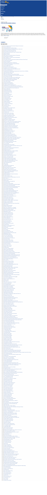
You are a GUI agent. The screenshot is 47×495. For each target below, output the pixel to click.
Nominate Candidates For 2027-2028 (8, 418)
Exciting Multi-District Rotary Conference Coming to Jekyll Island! (11, 274)
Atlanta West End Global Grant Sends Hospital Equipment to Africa (12, 186)
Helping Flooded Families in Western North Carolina (10, 208)
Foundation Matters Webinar (7, 329)
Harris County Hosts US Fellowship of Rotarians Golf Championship (12, 55)
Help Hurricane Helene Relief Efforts (8, 379)
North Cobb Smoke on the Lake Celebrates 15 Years (10, 51)
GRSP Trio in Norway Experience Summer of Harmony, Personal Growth (13, 429)
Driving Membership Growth (7, 466)
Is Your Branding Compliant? (7, 425)
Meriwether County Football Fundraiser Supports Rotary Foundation (12, 184)
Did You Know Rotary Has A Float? (8, 380)
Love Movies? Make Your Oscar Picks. (8, 214)
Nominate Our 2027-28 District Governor (8, 393)
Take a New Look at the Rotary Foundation (9, 296)
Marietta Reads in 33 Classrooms (8, 128)
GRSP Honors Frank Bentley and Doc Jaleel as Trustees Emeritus (11, 203)
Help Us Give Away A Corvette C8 (8, 386)
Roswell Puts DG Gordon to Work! (8, 309)
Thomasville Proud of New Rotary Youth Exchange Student (11, 187)
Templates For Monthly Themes (7, 445)
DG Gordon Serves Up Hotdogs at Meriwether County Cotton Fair (12, 341)
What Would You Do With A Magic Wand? (9, 438)
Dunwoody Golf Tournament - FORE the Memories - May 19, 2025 (12, 254)
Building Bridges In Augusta (7, 211)
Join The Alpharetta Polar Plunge (8, 361)
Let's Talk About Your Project (7, 442)
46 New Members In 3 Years (7, 99)
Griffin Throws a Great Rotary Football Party (9, 358)
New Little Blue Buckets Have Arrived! (8, 387)
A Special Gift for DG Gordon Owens (8, 377)
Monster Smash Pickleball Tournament (8, 384)
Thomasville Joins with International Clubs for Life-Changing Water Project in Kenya (14, 75)
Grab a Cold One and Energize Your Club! (9, 374)
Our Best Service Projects (7, 97)
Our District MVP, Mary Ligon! (7, 98)
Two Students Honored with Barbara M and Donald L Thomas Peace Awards (13, 145)
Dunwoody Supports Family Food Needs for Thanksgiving (11, 317)
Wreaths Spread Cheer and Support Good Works (9, 316)
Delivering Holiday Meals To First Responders (9, 285)
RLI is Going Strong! (6, 401)
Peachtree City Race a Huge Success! (8, 269)
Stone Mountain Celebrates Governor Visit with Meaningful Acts (11, 192)
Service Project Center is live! (7, 421)
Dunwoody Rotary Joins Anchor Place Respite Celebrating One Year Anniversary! (13, 45)
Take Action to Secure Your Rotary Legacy (9, 289)
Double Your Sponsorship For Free (8, 446)
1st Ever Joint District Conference (7, 472)
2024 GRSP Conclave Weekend (7, 480)
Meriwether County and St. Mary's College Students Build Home (11, 138)
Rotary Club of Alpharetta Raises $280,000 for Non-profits (11, 170)
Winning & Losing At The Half (7, 226)
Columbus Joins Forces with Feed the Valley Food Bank (10, 463)
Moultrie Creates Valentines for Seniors (8, 157)
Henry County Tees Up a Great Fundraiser (9, 357)
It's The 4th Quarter (6, 106)
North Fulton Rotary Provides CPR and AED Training (10, 191)
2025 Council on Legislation (7, 81)
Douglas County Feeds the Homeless (8, 82)
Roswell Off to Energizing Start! (7, 415)
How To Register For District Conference (8, 223)
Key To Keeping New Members (8, 340)
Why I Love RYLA (6, 204)
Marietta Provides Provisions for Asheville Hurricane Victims (11, 362)
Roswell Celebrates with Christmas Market (9, 189)
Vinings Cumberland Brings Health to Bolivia (9, 123)
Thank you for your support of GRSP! (8, 96)
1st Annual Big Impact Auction (7, 330)
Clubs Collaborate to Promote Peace (8, 311)
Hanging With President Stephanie (8, 335)
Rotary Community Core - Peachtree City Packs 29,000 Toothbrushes (12, 57)
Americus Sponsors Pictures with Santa (8, 183)
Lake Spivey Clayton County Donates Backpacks (9, 461)
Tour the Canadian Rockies (7, 230)
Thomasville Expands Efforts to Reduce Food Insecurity (10, 373)
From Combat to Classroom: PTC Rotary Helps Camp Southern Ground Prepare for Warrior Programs (16, 59)
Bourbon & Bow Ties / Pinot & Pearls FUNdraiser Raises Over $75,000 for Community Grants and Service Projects (17, 352)
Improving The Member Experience (8, 449)
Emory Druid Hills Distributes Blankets (8, 188)
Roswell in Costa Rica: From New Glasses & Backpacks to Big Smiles (12, 121)
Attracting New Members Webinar (8, 394)
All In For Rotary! (6, 227)
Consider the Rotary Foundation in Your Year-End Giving (10, 315)
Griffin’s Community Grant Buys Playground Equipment (10, 79)
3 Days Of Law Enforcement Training (8, 212)
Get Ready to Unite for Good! (7, 146)
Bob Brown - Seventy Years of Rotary (8, 201)
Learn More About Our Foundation (8, 60)
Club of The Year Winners (7, 102)
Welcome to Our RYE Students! (7, 408)
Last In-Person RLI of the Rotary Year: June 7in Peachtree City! (11, 87)
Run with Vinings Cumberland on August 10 (9, 450)
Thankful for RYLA (6, 355)
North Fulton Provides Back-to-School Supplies (9, 458)
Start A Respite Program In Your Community (9, 80)
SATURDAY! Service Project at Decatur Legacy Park (10, 343)
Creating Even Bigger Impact (7, 407)
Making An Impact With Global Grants (8, 216)
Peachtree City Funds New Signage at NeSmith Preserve (10, 62)
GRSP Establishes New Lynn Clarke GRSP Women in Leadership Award (12, 85)
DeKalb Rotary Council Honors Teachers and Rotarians (10, 126)
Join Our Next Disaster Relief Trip (8, 234)
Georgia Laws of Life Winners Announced (9, 120)
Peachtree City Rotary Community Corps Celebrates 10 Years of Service (12, 137)
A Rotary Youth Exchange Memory (8, 360)
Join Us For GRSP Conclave (7, 65)
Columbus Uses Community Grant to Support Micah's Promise (11, 122)
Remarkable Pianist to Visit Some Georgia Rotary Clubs (10, 403)
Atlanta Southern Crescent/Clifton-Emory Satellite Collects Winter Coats (12, 293)
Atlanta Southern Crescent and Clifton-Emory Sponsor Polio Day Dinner (12, 350)
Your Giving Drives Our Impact (7, 336)
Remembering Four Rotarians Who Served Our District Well (11, 300)
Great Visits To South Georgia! (7, 166)
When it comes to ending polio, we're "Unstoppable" (10, 207)
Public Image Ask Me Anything (7, 333)
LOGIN (1, 4)
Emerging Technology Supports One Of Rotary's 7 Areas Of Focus (12, 437)
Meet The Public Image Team (7, 58)
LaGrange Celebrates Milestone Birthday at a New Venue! (11, 160)
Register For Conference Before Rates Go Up (9, 225)
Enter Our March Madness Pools (8, 162)
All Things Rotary (6, 164)
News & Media (3, 11)
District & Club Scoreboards (7, 444)
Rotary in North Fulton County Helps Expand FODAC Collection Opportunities (13, 372)
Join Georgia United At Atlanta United (8, 231)
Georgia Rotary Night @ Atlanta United (9, 168)
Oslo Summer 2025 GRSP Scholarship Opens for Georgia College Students (13, 319)
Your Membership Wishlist (7, 332)
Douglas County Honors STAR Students (9, 171)
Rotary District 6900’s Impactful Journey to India (9, 210)
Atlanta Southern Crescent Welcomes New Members (10, 378)
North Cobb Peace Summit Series (8, 328)
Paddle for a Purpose (6, 180)
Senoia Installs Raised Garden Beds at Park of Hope (10, 141)
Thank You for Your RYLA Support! (8, 73)
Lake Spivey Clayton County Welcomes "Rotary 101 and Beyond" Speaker (12, 52)
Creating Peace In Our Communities (8, 385)
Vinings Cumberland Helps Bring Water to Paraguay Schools (11, 359)
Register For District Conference (7, 334)
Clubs (1, 15)
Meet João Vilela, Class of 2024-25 (8, 294)
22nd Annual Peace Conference (7, 275)
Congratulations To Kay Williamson (8, 103)
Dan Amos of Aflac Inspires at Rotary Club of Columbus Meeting (11, 322)
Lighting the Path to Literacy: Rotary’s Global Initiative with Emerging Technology (13, 406)
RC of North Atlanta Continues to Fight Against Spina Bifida (11, 402)
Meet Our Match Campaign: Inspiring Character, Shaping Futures (11, 417)
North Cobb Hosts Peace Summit (8, 342)
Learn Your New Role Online (7, 467)
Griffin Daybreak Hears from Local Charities (9, 144)
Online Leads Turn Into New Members (8, 427)
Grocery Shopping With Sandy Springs (8, 420)
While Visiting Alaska (6, 404)
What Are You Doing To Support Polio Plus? (9, 423)
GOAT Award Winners (7, 100)
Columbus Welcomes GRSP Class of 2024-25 (9, 430)
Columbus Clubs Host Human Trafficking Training (10, 159)
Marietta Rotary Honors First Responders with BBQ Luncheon (11, 364)
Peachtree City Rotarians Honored (8, 312)
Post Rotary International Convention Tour (9, 290)
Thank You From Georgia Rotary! (8, 94)
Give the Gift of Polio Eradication (8, 314)
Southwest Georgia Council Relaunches (8, 419)
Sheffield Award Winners (7, 54)
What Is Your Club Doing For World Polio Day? (9, 382)
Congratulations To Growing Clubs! (8, 381)
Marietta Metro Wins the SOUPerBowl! (8, 140)
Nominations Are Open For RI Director (8, 468)
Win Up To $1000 (6, 365)
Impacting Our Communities (7, 422)
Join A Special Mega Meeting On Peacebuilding (9, 288)
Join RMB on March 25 (7, 172)
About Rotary (3, 6)
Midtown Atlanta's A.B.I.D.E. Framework (9, 383)
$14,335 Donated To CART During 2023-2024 (9, 424)
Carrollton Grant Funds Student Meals (8, 64)
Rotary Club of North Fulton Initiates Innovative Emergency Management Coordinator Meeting (15, 465)
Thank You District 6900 (7, 53)
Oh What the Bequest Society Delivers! (8, 56)
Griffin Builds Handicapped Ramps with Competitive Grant (11, 297)
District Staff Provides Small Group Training (9, 151)
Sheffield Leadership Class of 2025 (8, 101)
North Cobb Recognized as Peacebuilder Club (9, 181)
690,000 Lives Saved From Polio (8, 338)
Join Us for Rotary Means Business (8, 353)
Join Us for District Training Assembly (8, 142)
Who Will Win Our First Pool (7, 440)
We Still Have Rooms (6, 224)
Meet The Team (6, 443)
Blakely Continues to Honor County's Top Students (10, 169)
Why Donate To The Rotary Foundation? (8, 209)
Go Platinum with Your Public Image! (8, 399)
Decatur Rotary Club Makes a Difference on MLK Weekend (11, 267)
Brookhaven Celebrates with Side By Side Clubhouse (10, 139)
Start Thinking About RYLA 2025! (8, 295)
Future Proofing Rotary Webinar (7, 337)
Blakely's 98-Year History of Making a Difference (9, 405)
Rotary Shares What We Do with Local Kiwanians (10, 193)
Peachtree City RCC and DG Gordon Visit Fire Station (10, 313)
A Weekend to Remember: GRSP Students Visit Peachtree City (11, 375)
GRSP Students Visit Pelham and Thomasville (9, 119)
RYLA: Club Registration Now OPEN (8, 376)
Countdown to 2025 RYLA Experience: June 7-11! (10, 84)
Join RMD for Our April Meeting (8, 118)
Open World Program (6, 469)
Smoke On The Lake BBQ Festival (8, 179)
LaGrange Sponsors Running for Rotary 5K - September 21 (11, 400)
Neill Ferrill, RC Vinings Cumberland (8, 299)
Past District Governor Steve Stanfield (8, 291)
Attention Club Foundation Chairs (8, 395)
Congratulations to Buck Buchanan (8, 308)
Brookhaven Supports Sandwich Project (8, 194)
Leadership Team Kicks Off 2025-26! (8, 202)
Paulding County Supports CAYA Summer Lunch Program (11, 451)
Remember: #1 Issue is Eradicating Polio (8, 148)
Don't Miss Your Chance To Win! (8, 206)
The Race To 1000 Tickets (7, 448)
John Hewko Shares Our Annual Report (8, 287)
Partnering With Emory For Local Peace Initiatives (10, 167)
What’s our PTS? (6, 163)
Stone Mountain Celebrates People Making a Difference (10, 117)
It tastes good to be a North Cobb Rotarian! (9, 447)
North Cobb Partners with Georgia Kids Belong (9, 185)
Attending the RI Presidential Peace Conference (9, 115)
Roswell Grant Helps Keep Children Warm (9, 320)
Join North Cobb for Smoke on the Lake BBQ (9, 124)
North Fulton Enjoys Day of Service (8, 129)
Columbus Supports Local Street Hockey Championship (10, 416)
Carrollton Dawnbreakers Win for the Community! (10, 158)
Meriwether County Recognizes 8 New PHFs (9, 251)
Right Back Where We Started (7, 307)
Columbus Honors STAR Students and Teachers (9, 161)
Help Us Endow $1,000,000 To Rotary (8, 470)
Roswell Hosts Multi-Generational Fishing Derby (9, 310)
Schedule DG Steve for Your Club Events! (9, 66)
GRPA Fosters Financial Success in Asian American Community (11, 74)
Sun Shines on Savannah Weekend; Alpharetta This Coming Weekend (12, 351)
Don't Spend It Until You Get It (7, 441)
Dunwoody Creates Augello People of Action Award (10, 457)
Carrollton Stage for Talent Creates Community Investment (11, 125)
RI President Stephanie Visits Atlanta (8, 439)
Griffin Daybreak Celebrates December (8, 292)
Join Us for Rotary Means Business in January (9, 321)
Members (2, 13)
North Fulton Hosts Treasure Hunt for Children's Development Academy (12, 354)
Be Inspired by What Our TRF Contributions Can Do (10, 136)
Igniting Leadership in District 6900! (8, 205)
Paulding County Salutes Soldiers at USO (9, 116)
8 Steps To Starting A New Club (7, 215)
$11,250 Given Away (6, 104)
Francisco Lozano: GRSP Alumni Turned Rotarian (10, 398)
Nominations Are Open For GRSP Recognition (9, 107)
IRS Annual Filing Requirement (7, 396)
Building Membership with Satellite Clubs (9, 165)
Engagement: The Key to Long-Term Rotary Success (10, 256)
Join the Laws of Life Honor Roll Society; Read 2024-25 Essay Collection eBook (13, 86)
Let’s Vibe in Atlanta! (6, 143)
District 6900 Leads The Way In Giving (8, 213)
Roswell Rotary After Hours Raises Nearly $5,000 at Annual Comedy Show (13, 459)
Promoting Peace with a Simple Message (9, 83)
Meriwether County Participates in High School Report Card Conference (12, 363)
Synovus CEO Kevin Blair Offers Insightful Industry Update (11, 190)
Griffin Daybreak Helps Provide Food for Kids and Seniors (11, 462)
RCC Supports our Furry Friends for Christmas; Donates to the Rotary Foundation (13, 318)
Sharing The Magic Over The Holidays (8, 286)
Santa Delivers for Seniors (7, 182)
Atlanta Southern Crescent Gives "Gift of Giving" (9, 298)
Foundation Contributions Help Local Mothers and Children (11, 150)
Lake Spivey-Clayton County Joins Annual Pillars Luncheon (11, 127)
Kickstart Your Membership (7, 61)
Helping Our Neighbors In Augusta (8, 339)
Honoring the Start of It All (7, 149)
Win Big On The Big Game (7, 222)
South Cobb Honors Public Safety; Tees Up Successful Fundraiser (11, 63)
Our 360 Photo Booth (6, 93)
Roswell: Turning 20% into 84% (7, 76)
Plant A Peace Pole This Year (7, 471)
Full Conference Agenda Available (8, 108)
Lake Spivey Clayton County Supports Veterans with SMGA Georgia (12, 77)
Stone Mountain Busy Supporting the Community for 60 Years (11, 78)
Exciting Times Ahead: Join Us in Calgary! (9, 460)
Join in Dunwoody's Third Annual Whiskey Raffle (10, 356)
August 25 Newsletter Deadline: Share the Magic (9, 464)
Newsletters (2, 18)
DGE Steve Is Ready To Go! (7, 95)
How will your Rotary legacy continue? (8, 397)
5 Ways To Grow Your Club (7, 244)
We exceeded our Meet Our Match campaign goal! (10, 331)
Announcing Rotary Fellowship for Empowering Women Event (11, 147)
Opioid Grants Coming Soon (7, 105)
